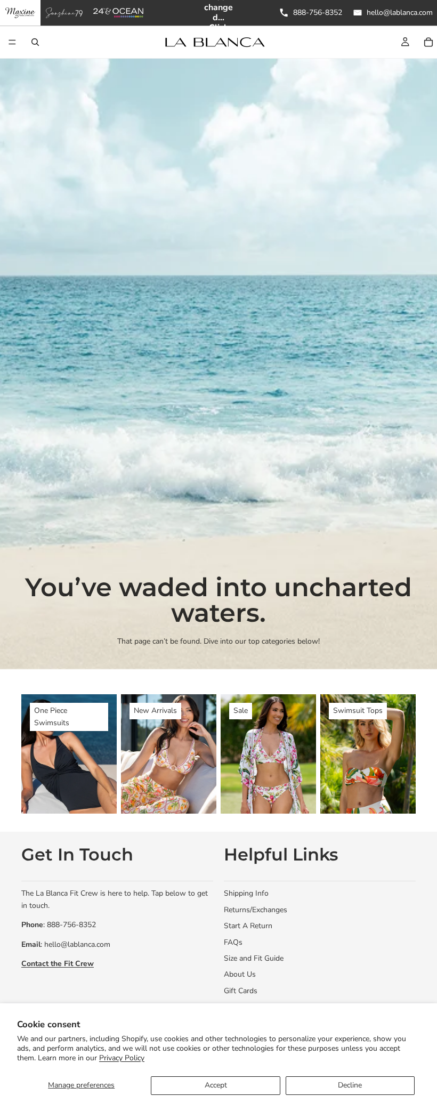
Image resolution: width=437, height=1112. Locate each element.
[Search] (35, 42)
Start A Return (248, 926)
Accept (216, 1085)
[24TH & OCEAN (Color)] (118, 13)
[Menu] (12, 42)
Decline (350, 1085)
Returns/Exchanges (255, 910)
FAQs (233, 942)
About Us (240, 974)
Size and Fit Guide (254, 958)
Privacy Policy (121, 1058)
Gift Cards (240, 991)
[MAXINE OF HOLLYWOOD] (20, 13)
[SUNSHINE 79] (64, 13)
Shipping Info (246, 893)
